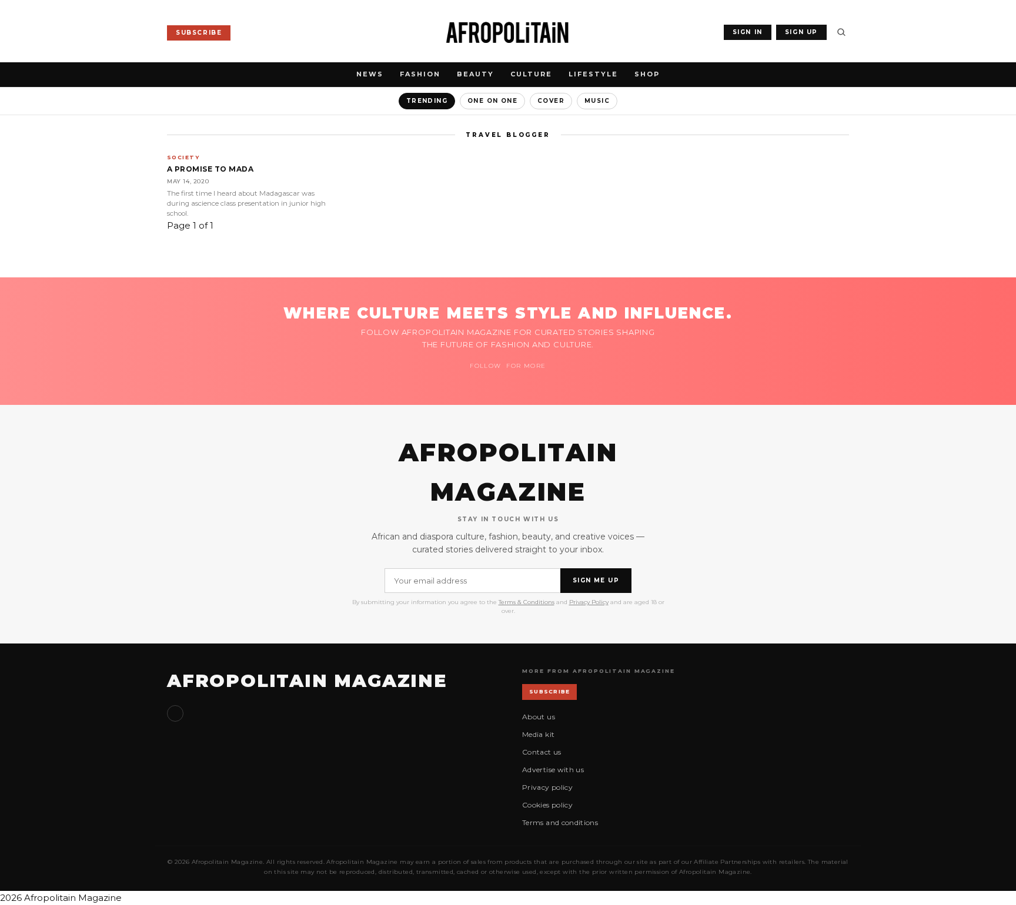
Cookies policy (547, 804)
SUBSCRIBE (199, 32)
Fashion (420, 74)
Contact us (542, 752)
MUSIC (597, 101)
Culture (531, 74)
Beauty (475, 74)
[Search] (841, 32)
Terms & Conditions (526, 602)
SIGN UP (801, 32)
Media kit (538, 734)
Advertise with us (553, 769)
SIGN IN (748, 32)
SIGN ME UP (596, 580)
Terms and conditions (560, 822)
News (369, 74)
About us (538, 716)
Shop (647, 74)
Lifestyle (593, 74)
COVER (550, 101)
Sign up (175, 713)
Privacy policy (547, 787)
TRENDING (426, 101)
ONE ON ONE (492, 101)
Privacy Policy (589, 602)
